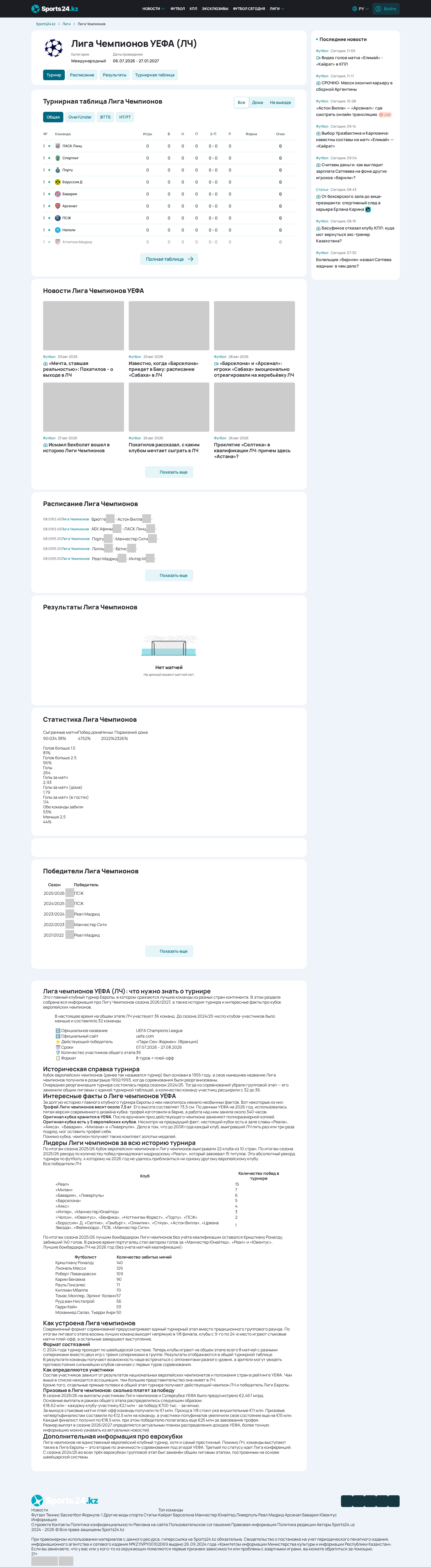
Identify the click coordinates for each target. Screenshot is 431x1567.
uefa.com (145, 1036)
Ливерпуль (246, 1515)
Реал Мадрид (271, 1515)
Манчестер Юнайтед (207, 1242)
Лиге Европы (71, 1447)
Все (241, 102)
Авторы (324, 1524)
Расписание (82, 75)
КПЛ (193, 8)
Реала (279, 1121)
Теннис (53, 1515)
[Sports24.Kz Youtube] (370, 1501)
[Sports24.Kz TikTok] (382, 1501)
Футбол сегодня (249, 8)
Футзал (38, 1515)
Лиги (275, 8)
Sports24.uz (343, 1524)
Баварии (72, 1126)
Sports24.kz (45, 23)
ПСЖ (66, 217)
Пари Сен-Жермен (156, 1041)
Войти (390, 8)
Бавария (69, 193)
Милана (94, 1126)
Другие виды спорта (123, 1515)
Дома (257, 102)
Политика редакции (296, 1524)
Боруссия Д (72, 181)
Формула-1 (92, 1515)
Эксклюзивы (215, 8)
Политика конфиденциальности (102, 1524)
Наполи (68, 229)
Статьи (150, 1515)
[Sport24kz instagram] (394, 1501)
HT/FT (125, 117)
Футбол (178, 8)
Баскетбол (71, 1515)
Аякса (51, 1126)
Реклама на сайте (150, 1524)
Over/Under (80, 117)
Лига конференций (272, 1447)
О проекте (41, 1524)
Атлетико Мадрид (77, 241)
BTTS (105, 117)
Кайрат (165, 1515)
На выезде (280, 102)
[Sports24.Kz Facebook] (347, 1501)
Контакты (61, 1524)
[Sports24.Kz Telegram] (358, 1501)
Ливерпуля (122, 1126)
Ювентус (260, 1242)
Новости (151, 8)
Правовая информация (253, 1524)
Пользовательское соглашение (199, 1524)
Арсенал (69, 205)
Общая (53, 117)
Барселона (183, 1515)
